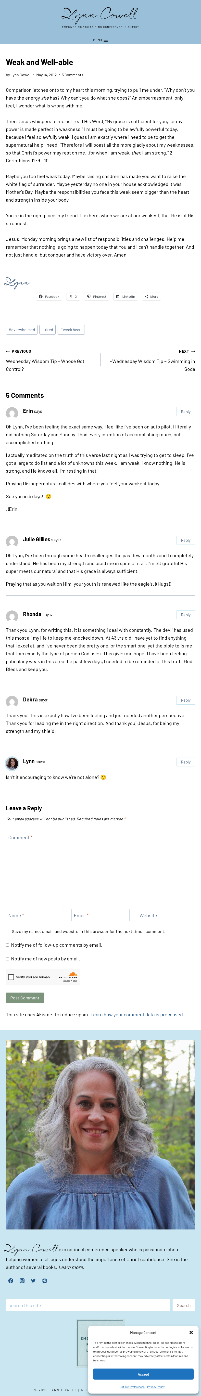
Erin (28, 410)
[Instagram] (22, 1281)
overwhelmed (22, 329)
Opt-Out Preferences (132, 1386)
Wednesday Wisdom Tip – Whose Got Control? (45, 360)
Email (81, 915)
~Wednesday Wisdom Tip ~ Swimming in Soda (152, 360)
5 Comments (72, 74)
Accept (143, 1374)
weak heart (71, 329)
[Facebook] (11, 1281)
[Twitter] (33, 1281)
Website (148, 915)
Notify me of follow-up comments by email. (56, 945)
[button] (191, 1332)
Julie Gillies (36, 539)
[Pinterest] (45, 1281)
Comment (20, 837)
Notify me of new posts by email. (45, 958)
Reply (186, 411)
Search (184, 1305)
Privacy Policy (156, 1386)
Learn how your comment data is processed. (137, 1014)
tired (47, 329)
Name (16, 915)
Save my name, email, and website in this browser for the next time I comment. (88, 931)
